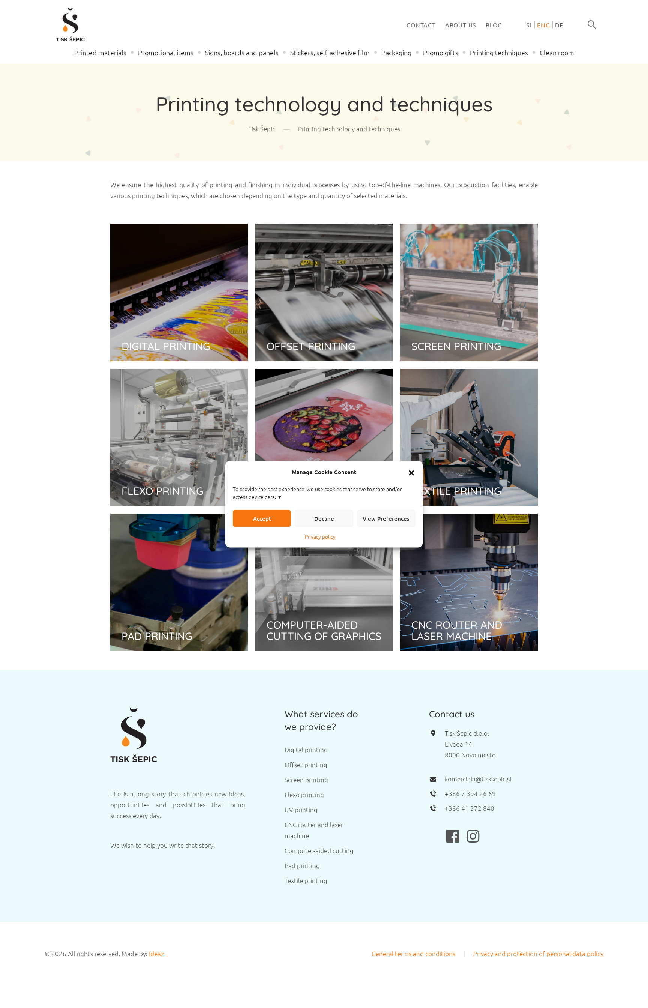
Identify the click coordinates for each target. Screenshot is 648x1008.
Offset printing (306, 764)
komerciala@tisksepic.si (478, 779)
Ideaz (156, 953)
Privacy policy (320, 536)
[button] (411, 472)
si (529, 24)
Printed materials (100, 52)
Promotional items (166, 52)
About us (460, 24)
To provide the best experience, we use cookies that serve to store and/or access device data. (317, 492)
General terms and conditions (413, 953)
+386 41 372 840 (469, 808)
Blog (494, 24)
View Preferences (386, 518)
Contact (421, 24)
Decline (324, 518)
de (559, 24)
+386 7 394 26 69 (470, 793)
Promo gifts (440, 52)
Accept (262, 518)
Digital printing (306, 749)
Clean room (557, 52)
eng (543, 24)
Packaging (396, 52)
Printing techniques (499, 52)
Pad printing (302, 865)
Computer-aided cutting (319, 850)
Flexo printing (304, 794)
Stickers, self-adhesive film (330, 52)
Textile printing (306, 880)
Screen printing (306, 779)
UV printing (301, 809)
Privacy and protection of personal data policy (538, 953)
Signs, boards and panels (242, 52)
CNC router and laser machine (314, 830)
